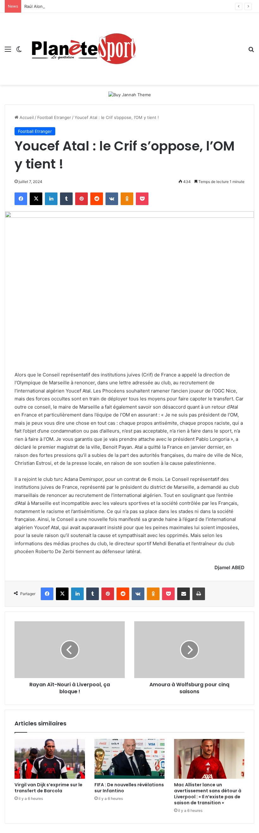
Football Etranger (54, 117)
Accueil (26, 117)
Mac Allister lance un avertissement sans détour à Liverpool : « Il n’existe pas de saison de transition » (207, 794)
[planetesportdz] (82, 48)
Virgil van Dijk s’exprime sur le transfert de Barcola (48, 788)
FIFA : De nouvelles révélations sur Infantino (129, 788)
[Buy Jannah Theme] (129, 94)
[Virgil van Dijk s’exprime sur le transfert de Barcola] (50, 759)
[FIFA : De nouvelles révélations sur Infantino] (129, 759)
